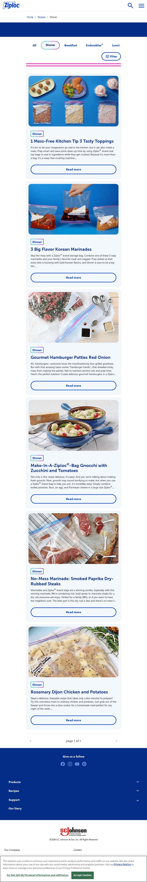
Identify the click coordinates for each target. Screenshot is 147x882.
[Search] (130, 5)
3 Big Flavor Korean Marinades (61, 249)
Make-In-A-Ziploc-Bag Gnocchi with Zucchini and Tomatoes (69, 468)
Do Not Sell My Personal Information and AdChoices (37, 875)
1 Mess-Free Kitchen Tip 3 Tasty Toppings (72, 141)
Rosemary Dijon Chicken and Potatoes (69, 691)
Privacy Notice (122, 864)
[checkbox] (70, 45)
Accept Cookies (82, 875)
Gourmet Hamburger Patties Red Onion (70, 357)
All (34, 45)
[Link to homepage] (13, 5)
